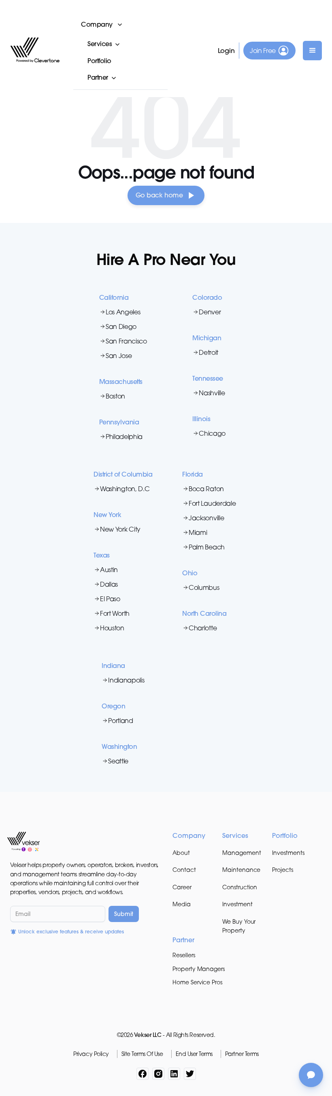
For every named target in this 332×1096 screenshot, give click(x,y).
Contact (184, 869)
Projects (282, 869)
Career (182, 887)
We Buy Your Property (238, 926)
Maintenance (241, 869)
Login (226, 51)
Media (181, 904)
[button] (120, 24)
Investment (237, 904)
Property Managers (198, 968)
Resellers (183, 955)
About (181, 852)
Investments (288, 852)
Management (241, 852)
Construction (239, 887)
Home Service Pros (197, 982)
